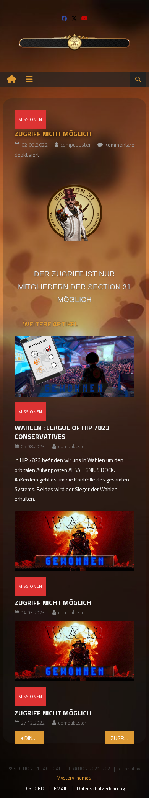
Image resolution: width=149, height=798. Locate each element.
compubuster (75, 144)
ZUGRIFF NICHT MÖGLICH (53, 602)
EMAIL (60, 788)
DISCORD (34, 788)
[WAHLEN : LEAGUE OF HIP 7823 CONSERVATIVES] (74, 366)
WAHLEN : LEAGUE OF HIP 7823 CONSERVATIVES (62, 432)
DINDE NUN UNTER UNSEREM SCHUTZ (34, 738)
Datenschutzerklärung (101, 788)
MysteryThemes (74, 778)
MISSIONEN (30, 119)
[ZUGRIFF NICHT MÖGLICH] (74, 541)
